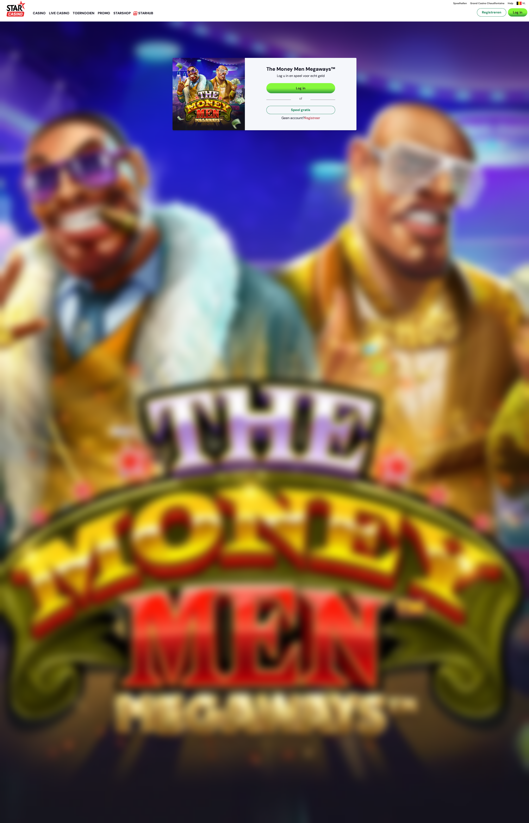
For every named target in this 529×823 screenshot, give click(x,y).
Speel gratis (300, 110)
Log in (517, 12)
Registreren (491, 12)
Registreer (312, 118)
